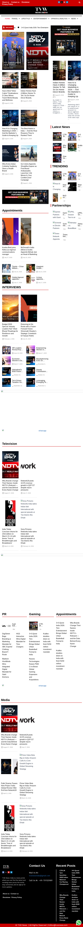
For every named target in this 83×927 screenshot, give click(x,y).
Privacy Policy (7, 4)
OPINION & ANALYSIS (59, 19)
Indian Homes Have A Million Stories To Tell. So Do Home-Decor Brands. (59, 87)
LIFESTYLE (25, 19)
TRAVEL (15, 19)
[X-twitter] (62, 2)
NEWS (73, 19)
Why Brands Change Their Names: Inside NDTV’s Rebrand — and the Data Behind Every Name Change (10, 485)
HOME (7, 19)
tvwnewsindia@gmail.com (39, 876)
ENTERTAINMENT (40, 19)
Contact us (15, 2)
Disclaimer (26, 2)
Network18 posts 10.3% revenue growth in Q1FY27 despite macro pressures (28, 485)
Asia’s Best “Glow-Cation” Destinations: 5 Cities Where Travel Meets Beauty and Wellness (10, 95)
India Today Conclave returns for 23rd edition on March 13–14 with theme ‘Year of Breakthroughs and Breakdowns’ (10, 536)
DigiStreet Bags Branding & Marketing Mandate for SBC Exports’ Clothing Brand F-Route (7, 644)
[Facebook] (59, 2)
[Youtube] (64, 2)
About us (5, 2)
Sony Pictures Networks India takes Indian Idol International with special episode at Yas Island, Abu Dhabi (29, 536)
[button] (15, 18)
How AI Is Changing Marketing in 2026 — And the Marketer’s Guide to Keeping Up (74, 90)
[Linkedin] (67, 2)
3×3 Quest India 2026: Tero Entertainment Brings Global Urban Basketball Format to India (40, 27)
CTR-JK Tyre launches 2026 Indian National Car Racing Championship (65, 877)
